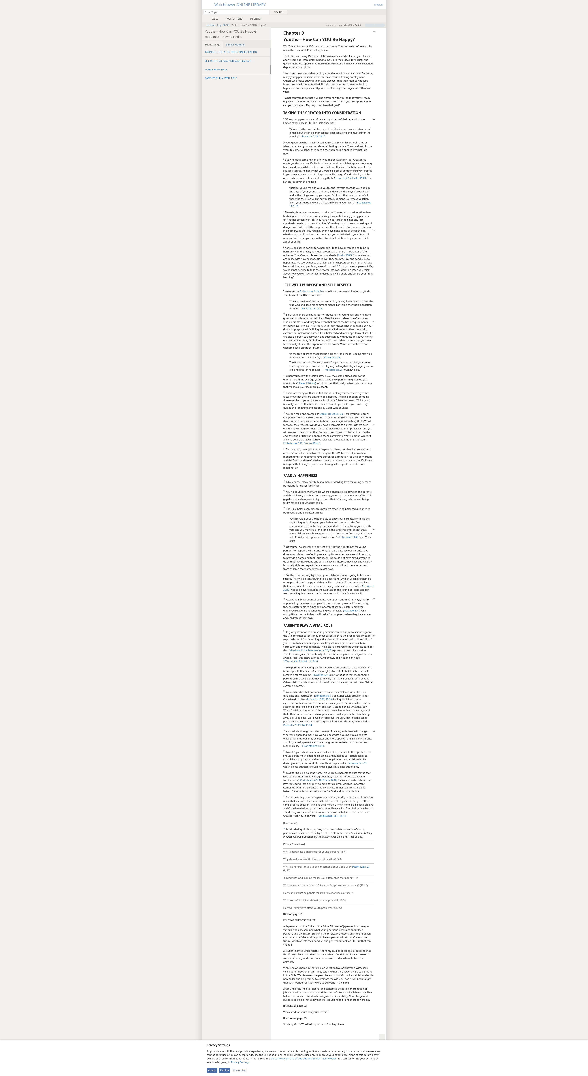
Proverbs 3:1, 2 (333, 369)
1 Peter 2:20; (304, 383)
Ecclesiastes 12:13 (312, 308)
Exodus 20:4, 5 (311, 443)
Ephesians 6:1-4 (348, 537)
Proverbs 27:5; (343, 178)
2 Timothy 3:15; (292, 661)
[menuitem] (382, 12)
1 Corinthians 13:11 (313, 746)
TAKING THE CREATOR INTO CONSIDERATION (231, 52)
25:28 (328, 699)
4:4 (313, 383)
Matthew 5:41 (352, 610)
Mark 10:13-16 (309, 661)
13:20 (321, 136)
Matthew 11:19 (298, 650)
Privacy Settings (240, 1062)
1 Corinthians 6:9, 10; (310, 780)
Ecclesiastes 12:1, (328, 815)
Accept (212, 1070)
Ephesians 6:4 (323, 695)
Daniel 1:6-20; (327, 414)
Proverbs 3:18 (332, 357)
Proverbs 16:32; (316, 699)
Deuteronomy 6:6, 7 (319, 650)
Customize (239, 1070)
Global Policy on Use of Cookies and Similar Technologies (304, 1058)
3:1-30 (339, 414)
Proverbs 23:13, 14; (294, 725)
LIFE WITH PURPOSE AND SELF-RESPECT (228, 60)
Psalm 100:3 (345, 255)
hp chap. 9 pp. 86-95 (217, 25)
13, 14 (342, 815)
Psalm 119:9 (358, 178)
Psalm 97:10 (329, 780)
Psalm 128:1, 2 (360, 866)
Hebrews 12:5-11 (357, 763)
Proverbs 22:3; (310, 136)
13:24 (308, 725)
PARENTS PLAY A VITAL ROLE (221, 78)
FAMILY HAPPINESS (216, 69)
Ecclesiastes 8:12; (293, 443)
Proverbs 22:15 (321, 675)
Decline (224, 1070)
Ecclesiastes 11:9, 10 (311, 291)
